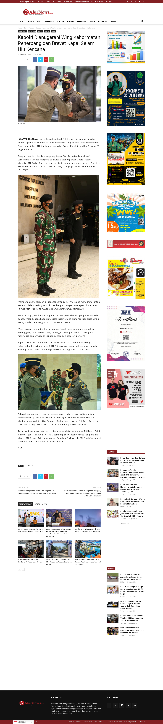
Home (21, 21)
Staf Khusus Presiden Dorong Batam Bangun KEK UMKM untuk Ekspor (132, 630)
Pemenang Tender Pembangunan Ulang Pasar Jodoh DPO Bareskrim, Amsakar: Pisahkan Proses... (132, 473)
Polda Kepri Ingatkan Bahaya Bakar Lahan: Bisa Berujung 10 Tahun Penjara (132, 460)
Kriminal (78, 556)
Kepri (39, 21)
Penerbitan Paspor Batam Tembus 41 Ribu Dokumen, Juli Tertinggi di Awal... (131, 618)
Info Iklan (109, 2)
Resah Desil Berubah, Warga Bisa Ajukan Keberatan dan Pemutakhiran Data (132, 501)
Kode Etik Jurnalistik (97, 2)
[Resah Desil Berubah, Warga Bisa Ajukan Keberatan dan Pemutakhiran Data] (112, 502)
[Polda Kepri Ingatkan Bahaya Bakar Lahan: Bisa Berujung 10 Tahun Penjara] (112, 461)
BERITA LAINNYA (41, 504)
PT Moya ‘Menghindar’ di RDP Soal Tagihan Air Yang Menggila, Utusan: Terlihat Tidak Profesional (37, 492)
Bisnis (92, 21)
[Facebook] (127, 1)
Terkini (53, 31)
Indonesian (21, 722)
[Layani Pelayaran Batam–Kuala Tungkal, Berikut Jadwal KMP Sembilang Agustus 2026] (112, 604)
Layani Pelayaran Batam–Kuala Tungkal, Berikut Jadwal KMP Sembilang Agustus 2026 (131, 604)
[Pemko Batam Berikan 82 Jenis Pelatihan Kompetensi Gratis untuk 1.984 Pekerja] (112, 514)
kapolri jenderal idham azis (34, 466)
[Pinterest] (46, 59)
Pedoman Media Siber (81, 2)
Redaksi (48, 2)
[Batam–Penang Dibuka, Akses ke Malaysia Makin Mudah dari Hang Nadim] (112, 577)
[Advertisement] (101, 12)
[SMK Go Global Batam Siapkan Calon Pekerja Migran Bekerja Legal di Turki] (31, 518)
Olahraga (103, 21)
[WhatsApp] (51, 59)
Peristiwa (81, 21)
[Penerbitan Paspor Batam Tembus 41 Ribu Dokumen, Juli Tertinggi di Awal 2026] (112, 618)
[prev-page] (19, 569)
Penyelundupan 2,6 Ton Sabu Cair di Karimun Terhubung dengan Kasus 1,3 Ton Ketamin (88, 562)
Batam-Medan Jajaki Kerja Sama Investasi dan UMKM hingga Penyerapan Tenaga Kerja (132, 590)
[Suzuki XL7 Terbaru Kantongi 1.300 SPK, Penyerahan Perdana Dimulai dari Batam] (59, 549)
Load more (125, 524)
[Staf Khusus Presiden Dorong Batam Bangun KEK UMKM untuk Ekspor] (112, 631)
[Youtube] (143, 1)
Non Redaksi (57, 2)
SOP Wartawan (67, 2)
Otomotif (49, 556)
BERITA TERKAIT (25, 504)
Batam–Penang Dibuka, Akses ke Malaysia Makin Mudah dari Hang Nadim (131, 576)
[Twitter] (131, 1)
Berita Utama (32, 31)
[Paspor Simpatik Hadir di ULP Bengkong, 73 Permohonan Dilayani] (31, 549)
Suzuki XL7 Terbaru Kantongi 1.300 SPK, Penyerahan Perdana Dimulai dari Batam (59, 562)
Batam (31, 21)
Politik (60, 21)
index (113, 21)
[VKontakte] (139, 1)
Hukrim (70, 21)
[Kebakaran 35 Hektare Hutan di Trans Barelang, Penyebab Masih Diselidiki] (88, 518)
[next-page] (23, 569)
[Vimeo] (135, 1)
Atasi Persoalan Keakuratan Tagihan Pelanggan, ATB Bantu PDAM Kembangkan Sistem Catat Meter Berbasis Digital (82, 493)
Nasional (49, 21)
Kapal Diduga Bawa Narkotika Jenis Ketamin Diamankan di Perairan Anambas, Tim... (131, 488)
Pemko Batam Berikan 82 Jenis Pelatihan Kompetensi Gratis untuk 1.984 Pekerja (132, 513)
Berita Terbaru (29, 28)
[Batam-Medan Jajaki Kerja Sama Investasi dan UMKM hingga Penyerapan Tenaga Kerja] (112, 589)
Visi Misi (40, 2)
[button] (142, 21)
